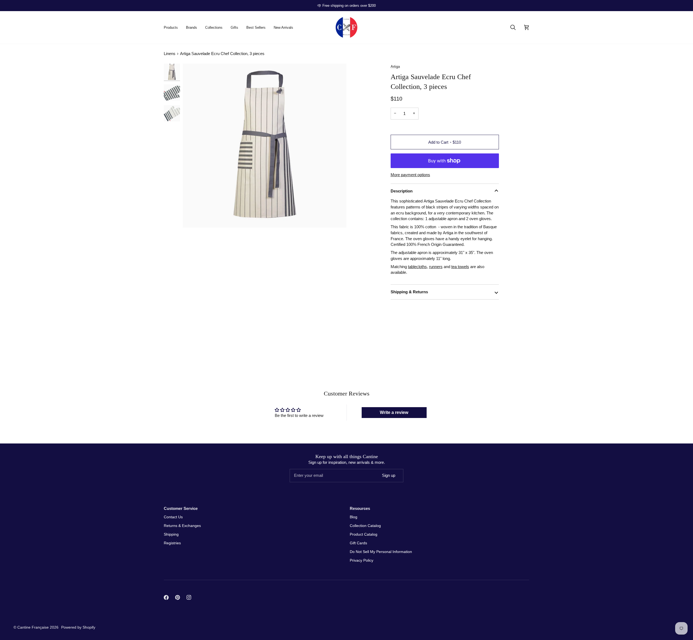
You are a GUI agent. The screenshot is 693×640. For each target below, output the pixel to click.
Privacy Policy (361, 560)
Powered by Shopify (78, 627)
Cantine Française (33, 627)
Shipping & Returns (409, 292)
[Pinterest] (177, 597)
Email (298, 480)
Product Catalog (363, 534)
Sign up (388, 475)
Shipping (171, 534)
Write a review (394, 412)
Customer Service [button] (181, 508)
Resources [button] (360, 508)
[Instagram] (189, 597)
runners (436, 267)
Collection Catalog (365, 525)
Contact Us (173, 517)
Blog (353, 517)
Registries (172, 543)
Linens (169, 53)
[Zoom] (264, 146)
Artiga (395, 67)
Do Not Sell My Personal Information (381, 551)
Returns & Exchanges (182, 525)
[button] (173, 27)
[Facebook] (166, 597)
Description (402, 191)
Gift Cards (358, 543)
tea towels (460, 267)
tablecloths (417, 267)
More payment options (410, 175)
